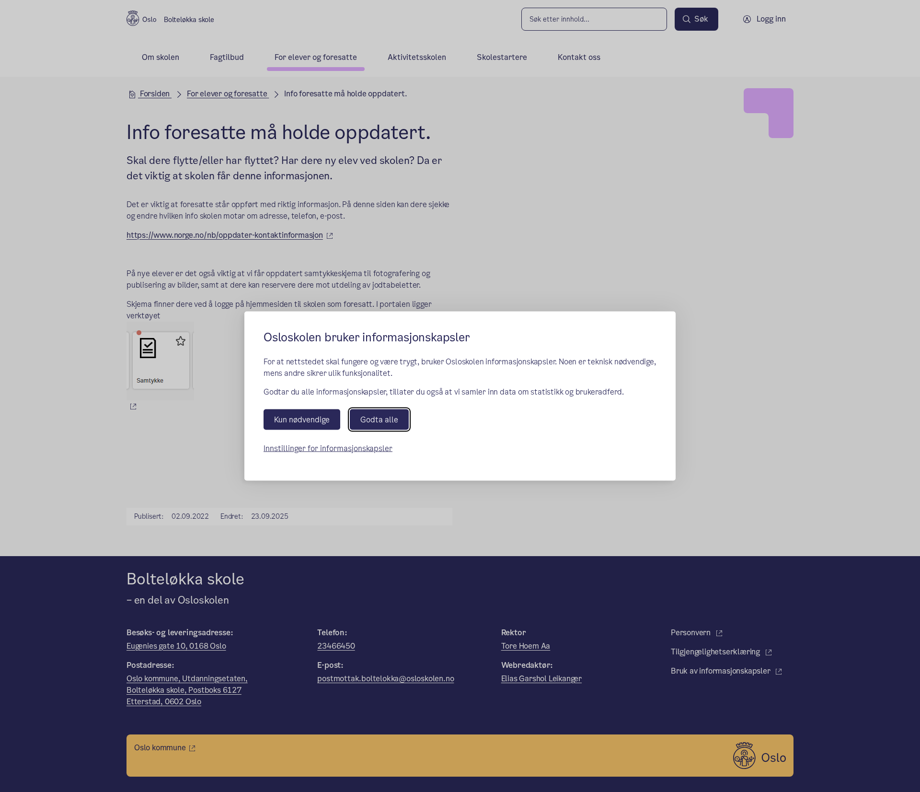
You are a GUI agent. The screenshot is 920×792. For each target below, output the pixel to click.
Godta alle (379, 419)
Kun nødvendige (302, 419)
